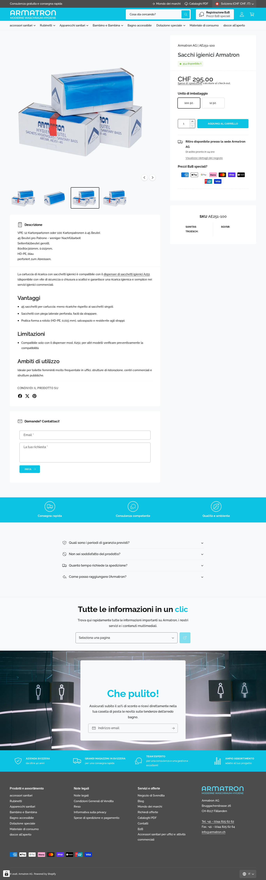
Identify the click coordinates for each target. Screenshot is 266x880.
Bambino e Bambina (106, 25)
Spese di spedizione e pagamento (97, 818)
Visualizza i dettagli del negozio (204, 157)
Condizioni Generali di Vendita (94, 801)
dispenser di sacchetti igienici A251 (127, 274)
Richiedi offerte (148, 812)
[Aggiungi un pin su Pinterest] (34, 396)
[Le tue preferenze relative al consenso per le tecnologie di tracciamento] (6, 873)
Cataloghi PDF (198, 3)
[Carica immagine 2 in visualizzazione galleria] (54, 198)
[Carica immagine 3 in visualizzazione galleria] (85, 198)
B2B (140, 829)
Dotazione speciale (169, 25)
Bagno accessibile (22, 818)
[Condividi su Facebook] (20, 396)
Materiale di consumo (24, 829)
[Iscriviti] (173, 728)
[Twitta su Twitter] (27, 396)
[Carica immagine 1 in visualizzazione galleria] (24, 198)
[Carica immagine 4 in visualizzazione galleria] (115, 198)
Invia (28, 469)
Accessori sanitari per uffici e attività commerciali (161, 837)
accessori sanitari (21, 25)
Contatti (143, 823)
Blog (141, 801)
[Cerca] (185, 637)
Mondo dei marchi (168, 3)
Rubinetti (46, 25)
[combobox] (158, 14)
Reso (77, 806)
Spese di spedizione (190, 83)
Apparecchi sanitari (72, 25)
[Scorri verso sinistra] (144, 177)
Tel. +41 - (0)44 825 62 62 (218, 821)
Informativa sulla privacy (90, 812)
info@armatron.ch (213, 832)
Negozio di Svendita (151, 795)
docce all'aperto (20, 834)
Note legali (81, 795)
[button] (252, 14)
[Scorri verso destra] (152, 177)
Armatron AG (25, 874)
